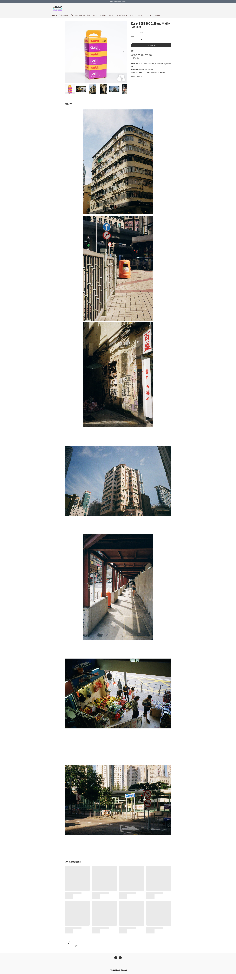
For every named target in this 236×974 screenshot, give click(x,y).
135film (140, 76)
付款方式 (111, 15)
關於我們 (141, 15)
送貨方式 (133, 15)
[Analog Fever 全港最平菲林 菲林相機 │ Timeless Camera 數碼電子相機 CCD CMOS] (57, 8)
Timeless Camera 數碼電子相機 (80, 15)
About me (149, 15)
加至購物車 (151, 45)
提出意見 (124, 970)
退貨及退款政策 (122, 15)
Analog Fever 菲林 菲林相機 (60, 15)
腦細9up (157, 15)
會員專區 (103, 15)
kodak (133, 76)
